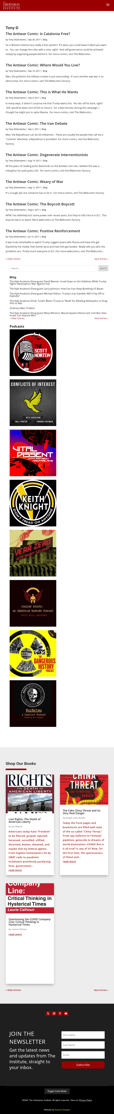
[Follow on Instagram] (54, 1013)
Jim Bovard (17, 826)
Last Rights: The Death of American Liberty (25, 820)
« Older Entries (13, 258)
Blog (45, 39)
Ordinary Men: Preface (22, 308)
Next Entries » (101, 258)
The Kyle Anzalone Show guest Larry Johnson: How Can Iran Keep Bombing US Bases (56, 288)
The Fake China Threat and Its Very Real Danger (81, 812)
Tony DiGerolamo (17, 39)
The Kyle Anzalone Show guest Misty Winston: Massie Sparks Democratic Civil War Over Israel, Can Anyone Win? (58, 314)
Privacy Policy (85, 1100)
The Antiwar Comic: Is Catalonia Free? (38, 33)
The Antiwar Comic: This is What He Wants (42, 91)
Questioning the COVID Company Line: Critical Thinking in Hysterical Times (30, 921)
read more (15, 870)
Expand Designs (62, 1110)
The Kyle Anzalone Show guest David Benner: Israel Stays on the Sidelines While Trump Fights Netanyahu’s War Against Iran (58, 282)
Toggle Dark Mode (57, 1091)
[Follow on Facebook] (60, 1013)
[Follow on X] (48, 1013)
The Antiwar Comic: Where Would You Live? (43, 65)
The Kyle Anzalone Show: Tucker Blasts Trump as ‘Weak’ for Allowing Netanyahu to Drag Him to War (58, 302)
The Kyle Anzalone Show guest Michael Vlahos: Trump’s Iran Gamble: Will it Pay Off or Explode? (57, 295)
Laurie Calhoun (19, 929)
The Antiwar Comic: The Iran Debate (36, 123)
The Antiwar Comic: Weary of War (34, 181)
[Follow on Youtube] (66, 1013)
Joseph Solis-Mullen (75, 817)
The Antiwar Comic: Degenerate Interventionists (47, 154)
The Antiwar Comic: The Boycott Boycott (40, 204)
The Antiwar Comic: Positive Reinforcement (43, 230)
